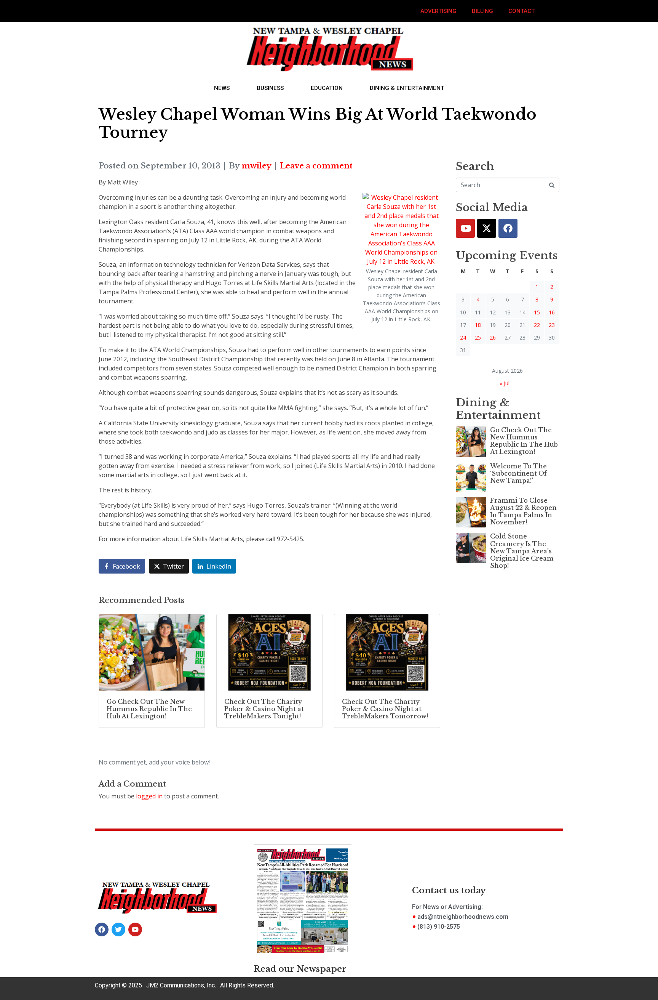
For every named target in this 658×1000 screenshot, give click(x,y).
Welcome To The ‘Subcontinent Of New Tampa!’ (518, 473)
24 (463, 337)
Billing (482, 11)
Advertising (438, 11)
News (222, 88)
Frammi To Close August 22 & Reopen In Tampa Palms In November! (523, 511)
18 (478, 325)
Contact (521, 11)
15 (537, 312)
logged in (149, 796)
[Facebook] (507, 228)
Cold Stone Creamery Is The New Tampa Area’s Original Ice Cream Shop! (522, 550)
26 (493, 337)
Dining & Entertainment (407, 88)
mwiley (256, 165)
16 (552, 312)
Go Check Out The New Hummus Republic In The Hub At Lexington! (524, 441)
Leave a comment (316, 165)
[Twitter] (486, 228)
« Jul (504, 383)
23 (552, 325)
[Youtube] (465, 228)
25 (478, 337)
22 (537, 325)
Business (270, 88)
